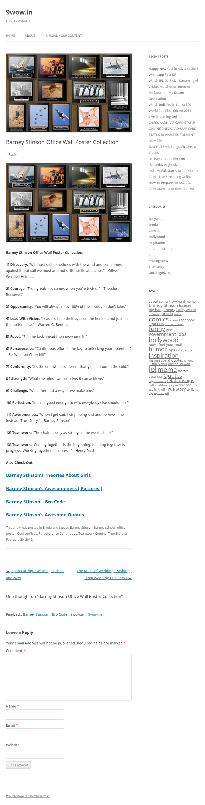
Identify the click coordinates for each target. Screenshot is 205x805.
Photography (158, 260)
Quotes (173, 375)
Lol (151, 254)
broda (167, 313)
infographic (184, 350)
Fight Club (156, 324)
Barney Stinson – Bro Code (35, 502)
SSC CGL (192, 385)
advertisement (159, 301)
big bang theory (162, 309)
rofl (151, 385)
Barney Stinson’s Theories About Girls (48, 475)
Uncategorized (159, 272)
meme (167, 369)
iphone (188, 360)
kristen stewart (179, 364)
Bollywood (156, 218)
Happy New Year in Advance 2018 (173, 68)
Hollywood (157, 236)
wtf (167, 393)
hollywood (163, 339)
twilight (192, 389)
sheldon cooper (166, 385)
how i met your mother (168, 344)
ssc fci (153, 389)
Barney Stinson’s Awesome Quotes (45, 515)
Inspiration (157, 242)
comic (178, 314)
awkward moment (185, 301)
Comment (15, 650)
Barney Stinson (81, 527)
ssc (182, 385)
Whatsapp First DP (162, 74)
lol (152, 369)
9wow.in (19, 12)
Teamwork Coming (92, 533)
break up (154, 314)
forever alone (174, 324)
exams (174, 320)
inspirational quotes (166, 360)
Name (12, 706)
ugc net (159, 393)
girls (169, 330)
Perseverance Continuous (58, 533)
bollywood (186, 309)
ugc (151, 393)
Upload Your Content (64, 36)
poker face (155, 376)
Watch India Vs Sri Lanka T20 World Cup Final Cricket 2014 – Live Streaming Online (171, 110)
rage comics (157, 381)
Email (12, 725)
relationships (180, 380)
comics (159, 319)
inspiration (164, 355)
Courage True (27, 533)
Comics (154, 230)
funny (157, 328)
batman (185, 305)
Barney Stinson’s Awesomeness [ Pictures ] (54, 488)
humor (158, 349)
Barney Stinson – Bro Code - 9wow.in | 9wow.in (62, 614)
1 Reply (11, 154)
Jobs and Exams (160, 248)
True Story (116, 533)
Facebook (186, 320)
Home (10, 36)
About (30, 36)
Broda (47, 527)
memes (183, 371)
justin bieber (158, 364)
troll (161, 389)
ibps (171, 350)
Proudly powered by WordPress (28, 796)
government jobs (167, 334)
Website (13, 744)
